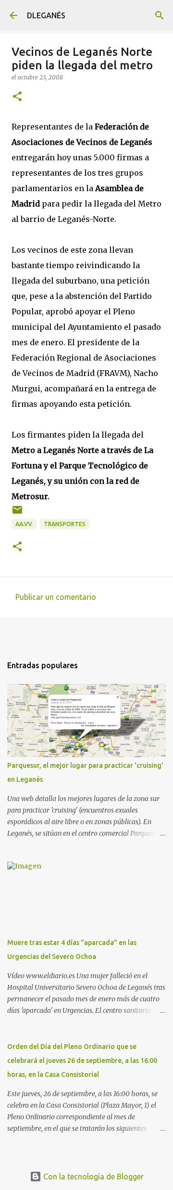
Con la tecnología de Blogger (92, 1176)
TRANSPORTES (65, 524)
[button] (17, 97)
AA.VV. (24, 524)
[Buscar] (159, 15)
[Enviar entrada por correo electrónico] (17, 513)
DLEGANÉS (46, 15)
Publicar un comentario (55, 597)
